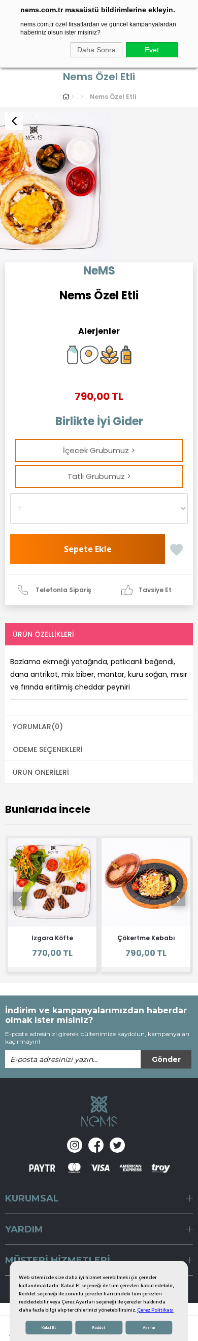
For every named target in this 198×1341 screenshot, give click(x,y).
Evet (152, 50)
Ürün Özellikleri (43, 634)
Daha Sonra (96, 50)
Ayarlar (149, 1327)
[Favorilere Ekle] (176, 546)
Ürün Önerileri (41, 772)
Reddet (98, 1327)
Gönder (166, 1059)
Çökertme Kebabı (146, 938)
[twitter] (117, 1145)
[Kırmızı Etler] (82, 97)
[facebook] (96, 1145)
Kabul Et (49, 1327)
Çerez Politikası (155, 1310)
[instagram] (74, 1145)
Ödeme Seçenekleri (48, 749)
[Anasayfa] (73, 97)
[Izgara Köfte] (52, 882)
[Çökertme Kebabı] (146, 882)
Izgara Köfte (52, 938)
